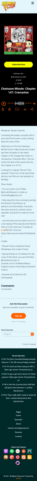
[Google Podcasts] (18, 453)
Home (18, 415)
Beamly (18, 478)
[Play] (3, 103)
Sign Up (18, 316)
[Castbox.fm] (23, 453)
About (18, 424)
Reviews (18, 432)
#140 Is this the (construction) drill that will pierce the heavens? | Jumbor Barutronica (18, 387)
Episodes (18, 420)
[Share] (31, 109)
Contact (18, 436)
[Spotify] (12, 453)
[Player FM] (18, 459)
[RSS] (29, 459)
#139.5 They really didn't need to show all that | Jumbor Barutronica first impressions (18, 398)
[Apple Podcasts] (6, 453)
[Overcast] (6, 459)
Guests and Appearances (18, 428)
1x (17, 109)
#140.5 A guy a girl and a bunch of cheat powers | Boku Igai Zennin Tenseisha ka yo (18, 377)
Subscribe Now (18, 64)
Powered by (29, 344)
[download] (25, 109)
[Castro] (29, 453)
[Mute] (34, 103)
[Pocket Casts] (12, 459)
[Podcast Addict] (23, 459)
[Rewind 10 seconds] (3, 109)
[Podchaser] (18, 464)
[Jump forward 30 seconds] (9, 109)
